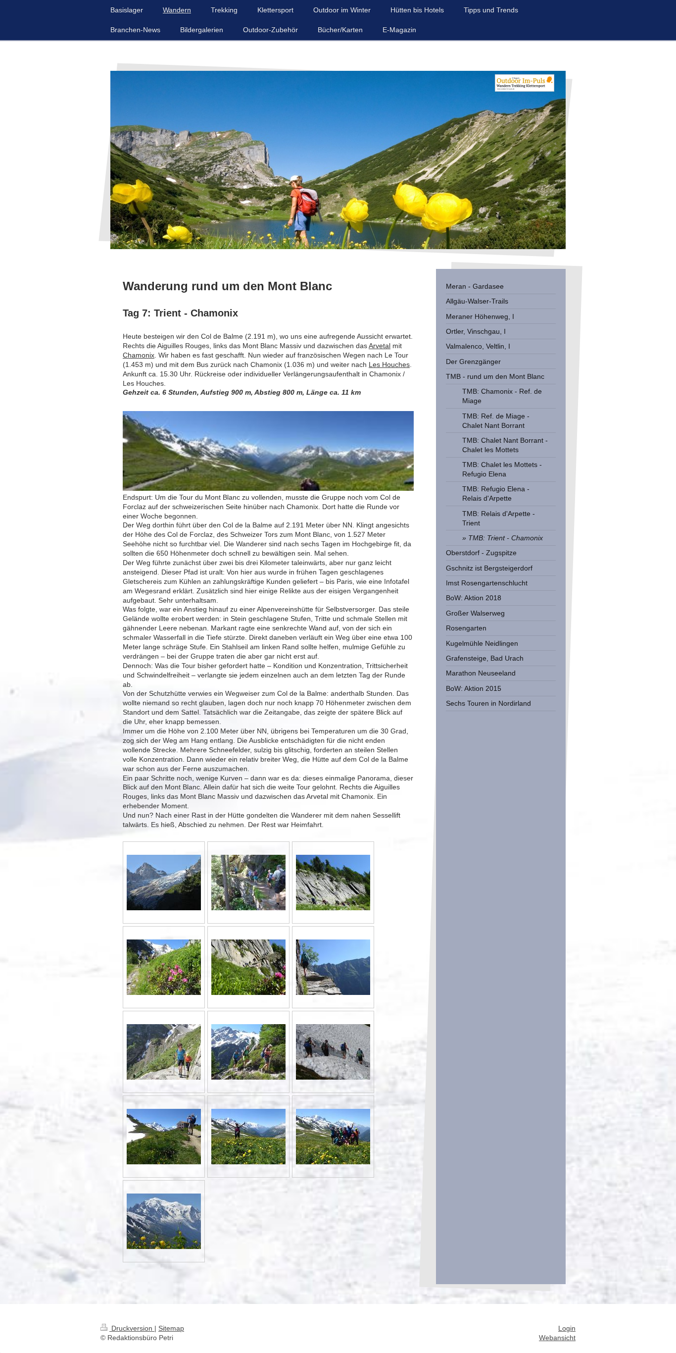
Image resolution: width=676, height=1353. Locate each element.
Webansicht (557, 1338)
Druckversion (131, 1328)
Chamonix (138, 355)
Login (567, 1328)
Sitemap (171, 1328)
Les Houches (389, 364)
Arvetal (379, 346)
